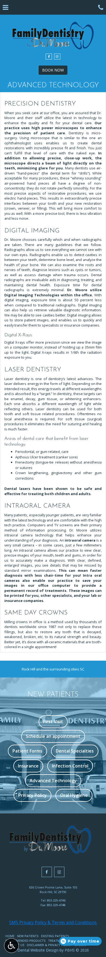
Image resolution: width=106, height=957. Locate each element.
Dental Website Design (37, 950)
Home (9, 936)
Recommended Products (25, 941)
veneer (24, 208)
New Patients (27, 936)
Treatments (57, 941)
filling (41, 208)
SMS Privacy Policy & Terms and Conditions (53, 922)
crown (10, 208)
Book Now (53, 70)
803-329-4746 (56, 900)
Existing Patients (55, 936)
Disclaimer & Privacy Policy (49, 945)
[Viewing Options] (11, 945)
